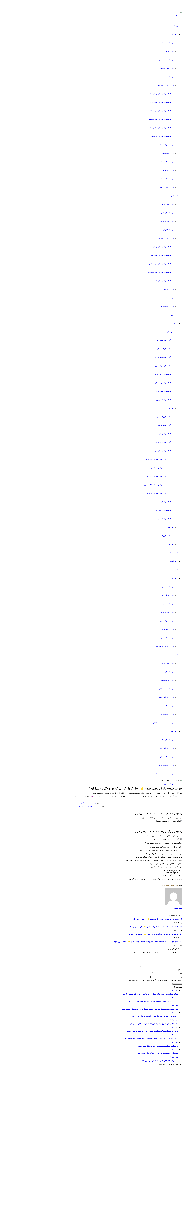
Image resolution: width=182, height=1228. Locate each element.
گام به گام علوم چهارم (164, 349)
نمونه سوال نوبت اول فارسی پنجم (160, 264)
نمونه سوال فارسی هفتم (166, 765)
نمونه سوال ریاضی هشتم (166, 697)
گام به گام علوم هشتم (167, 672)
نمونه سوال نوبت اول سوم (162, 451)
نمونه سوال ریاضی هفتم (166, 748)
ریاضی (180, 847)
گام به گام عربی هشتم (167, 680)
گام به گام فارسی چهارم (163, 357)
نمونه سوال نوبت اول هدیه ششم (160, 136)
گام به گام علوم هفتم (167, 740)
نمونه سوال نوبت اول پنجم (166, 238)
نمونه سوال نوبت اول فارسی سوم (156, 476)
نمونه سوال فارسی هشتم (166, 714)
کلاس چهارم (170, 332)
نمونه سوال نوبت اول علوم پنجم (161, 255)
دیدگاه (179, 966)
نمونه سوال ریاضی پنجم (167, 289)
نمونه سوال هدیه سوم (164, 519)
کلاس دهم (175, 570)
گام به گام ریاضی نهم (167, 587)
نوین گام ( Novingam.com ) (169, 885)
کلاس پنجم (174, 196)
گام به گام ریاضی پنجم (167, 204)
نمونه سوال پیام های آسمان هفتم (164, 774)
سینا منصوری (177, 908)
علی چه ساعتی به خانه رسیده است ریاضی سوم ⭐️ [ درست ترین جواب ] (154, 927)
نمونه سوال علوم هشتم (167, 706)
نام (180, 969)
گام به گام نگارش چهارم (163, 366)
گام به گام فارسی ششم (166, 60)
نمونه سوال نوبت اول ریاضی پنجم (160, 247)
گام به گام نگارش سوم (163, 442)
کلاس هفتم (174, 731)
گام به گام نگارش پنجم (167, 230)
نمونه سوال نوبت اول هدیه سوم (157, 493)
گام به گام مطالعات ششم (166, 77)
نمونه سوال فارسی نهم (167, 638)
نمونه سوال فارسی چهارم (163, 383)
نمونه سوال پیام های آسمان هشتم (163, 723)
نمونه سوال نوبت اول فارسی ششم (160, 111)
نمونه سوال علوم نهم (167, 629)
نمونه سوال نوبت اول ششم (165, 85)
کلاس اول (171, 544)
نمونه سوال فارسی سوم (163, 510)
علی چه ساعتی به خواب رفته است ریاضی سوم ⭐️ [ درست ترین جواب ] (155, 934)
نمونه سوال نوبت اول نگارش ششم (160, 128)
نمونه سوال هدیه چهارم (163, 400)
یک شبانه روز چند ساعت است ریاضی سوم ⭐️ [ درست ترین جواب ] (156, 919)
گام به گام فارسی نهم (167, 612)
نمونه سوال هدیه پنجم (167, 298)
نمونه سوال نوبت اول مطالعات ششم (159, 119)
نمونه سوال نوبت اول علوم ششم (160, 102)
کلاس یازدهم (174, 561)
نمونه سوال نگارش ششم (166, 170)
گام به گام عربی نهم (168, 604)
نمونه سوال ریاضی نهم (167, 621)
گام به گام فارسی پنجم (167, 221)
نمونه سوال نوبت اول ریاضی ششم (160, 94)
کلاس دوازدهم (173, 553)
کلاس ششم (174, 34)
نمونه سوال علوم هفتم (167, 757)
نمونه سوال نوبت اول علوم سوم (157, 468)
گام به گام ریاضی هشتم (167, 663)
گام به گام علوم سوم (164, 425)
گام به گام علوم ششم (167, 51)
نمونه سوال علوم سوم (164, 502)
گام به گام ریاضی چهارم (163, 340)
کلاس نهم (175, 578)
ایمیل (180, 973)
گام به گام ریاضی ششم (167, 43)
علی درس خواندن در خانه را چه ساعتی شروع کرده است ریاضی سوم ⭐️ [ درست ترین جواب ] (147, 941)
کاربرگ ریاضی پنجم (168, 315)
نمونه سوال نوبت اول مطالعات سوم (155, 485)
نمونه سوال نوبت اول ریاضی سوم (156, 459)
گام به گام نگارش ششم (166, 68)
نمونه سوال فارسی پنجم (166, 306)
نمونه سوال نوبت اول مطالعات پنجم (159, 272)
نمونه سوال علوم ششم (167, 162)
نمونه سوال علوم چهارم (163, 391)
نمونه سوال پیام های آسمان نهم (164, 646)
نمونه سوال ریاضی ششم (166, 145)
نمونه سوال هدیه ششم (167, 187)
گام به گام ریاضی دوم (164, 536)
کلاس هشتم (174, 655)
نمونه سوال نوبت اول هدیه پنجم (161, 281)
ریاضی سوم (175, 784)
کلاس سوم (170, 408)
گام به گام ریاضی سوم (163, 417)
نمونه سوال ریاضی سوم (163, 434)
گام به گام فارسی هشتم (166, 689)
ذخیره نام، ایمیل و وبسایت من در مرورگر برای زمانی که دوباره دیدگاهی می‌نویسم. (154, 980)
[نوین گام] (178, 16)
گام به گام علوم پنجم (167, 213)
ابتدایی (176, 323)
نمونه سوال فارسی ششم (166, 179)
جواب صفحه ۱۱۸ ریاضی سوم (87, 806)
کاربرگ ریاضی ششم (167, 153)
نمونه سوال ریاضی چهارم (163, 374)
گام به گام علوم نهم (168, 595)
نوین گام (175, 26)
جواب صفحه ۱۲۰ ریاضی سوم (86, 803)
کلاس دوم (171, 527)
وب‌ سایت (179, 976)
